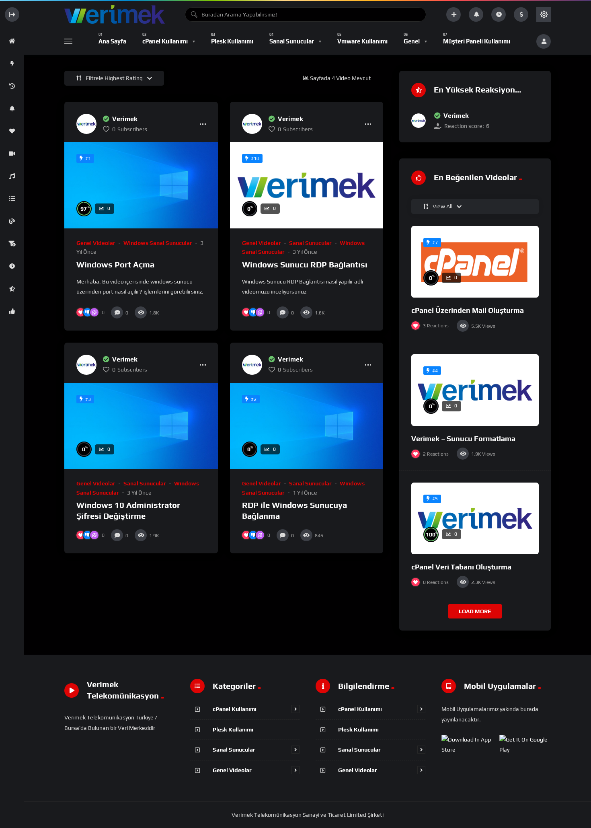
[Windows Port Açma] (141, 185)
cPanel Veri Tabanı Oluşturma (461, 567)
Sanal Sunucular (310, 243)
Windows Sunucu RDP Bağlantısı (304, 264)
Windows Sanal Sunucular (157, 243)
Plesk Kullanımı (233, 729)
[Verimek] (86, 124)
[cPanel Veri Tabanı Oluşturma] (475, 518)
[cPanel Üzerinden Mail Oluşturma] (475, 262)
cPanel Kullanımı (235, 709)
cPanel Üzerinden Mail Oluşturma (467, 310)
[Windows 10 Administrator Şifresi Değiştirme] (141, 426)
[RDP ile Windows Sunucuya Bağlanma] (307, 426)
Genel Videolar (95, 243)
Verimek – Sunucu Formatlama (463, 438)
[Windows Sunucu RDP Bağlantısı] (307, 185)
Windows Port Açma (115, 264)
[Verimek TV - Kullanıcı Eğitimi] (114, 14)
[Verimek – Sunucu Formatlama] (475, 390)
